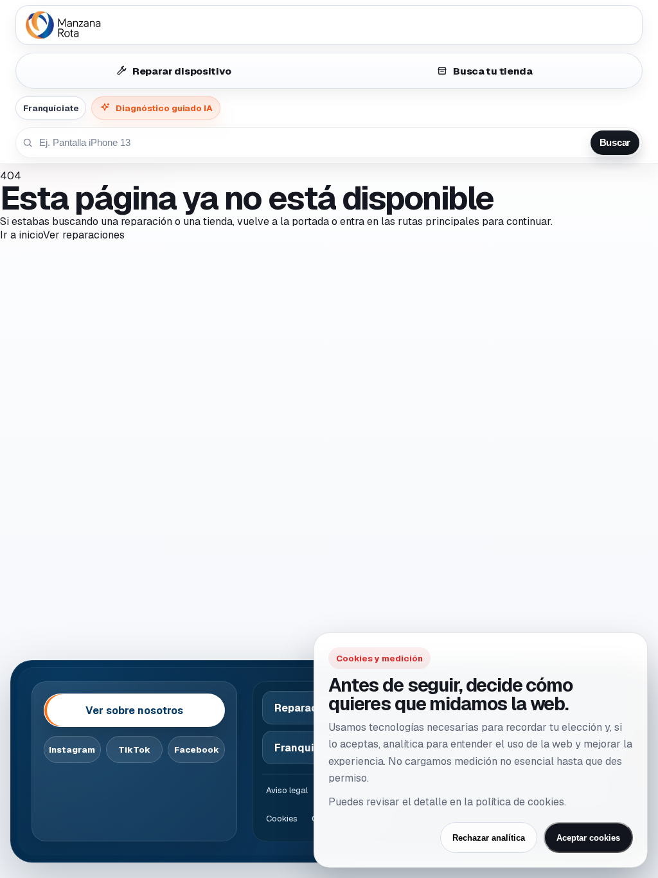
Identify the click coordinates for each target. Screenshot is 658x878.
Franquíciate (50, 108)
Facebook (196, 749)
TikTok (134, 749)
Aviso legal (287, 790)
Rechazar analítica (488, 838)
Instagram (72, 749)
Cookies (282, 818)
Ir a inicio (21, 235)
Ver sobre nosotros (134, 710)
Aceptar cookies (588, 838)
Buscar (615, 143)
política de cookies (520, 802)
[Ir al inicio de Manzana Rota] (329, 25)
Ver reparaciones (84, 235)
